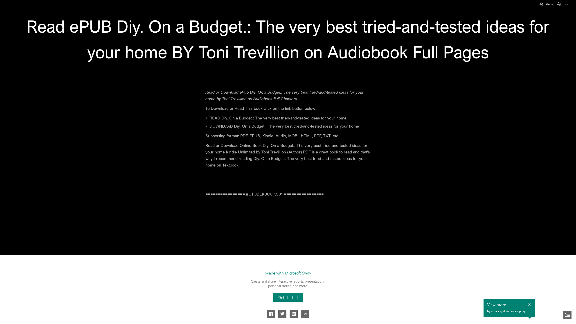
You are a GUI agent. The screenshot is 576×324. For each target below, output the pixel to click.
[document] (288, 162)
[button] (546, 4)
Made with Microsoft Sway (288, 273)
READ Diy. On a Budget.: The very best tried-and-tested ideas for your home (277, 117)
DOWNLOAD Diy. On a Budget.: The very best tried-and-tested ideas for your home (284, 126)
